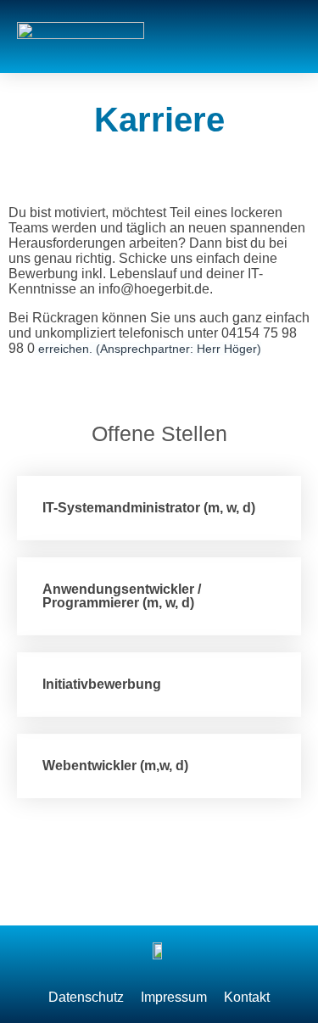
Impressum (174, 997)
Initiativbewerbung (101, 684)
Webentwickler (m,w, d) (115, 765)
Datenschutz (86, 997)
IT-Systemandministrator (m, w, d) (148, 507)
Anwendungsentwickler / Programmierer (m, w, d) (121, 596)
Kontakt (247, 997)
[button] (285, 36)
